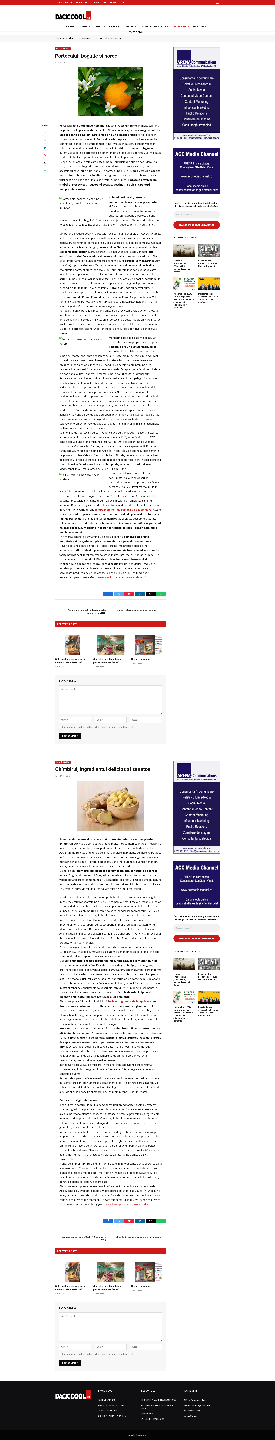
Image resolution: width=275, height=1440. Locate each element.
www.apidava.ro (135, 577)
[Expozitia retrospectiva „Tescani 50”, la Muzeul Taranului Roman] (184, 250)
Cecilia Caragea (191, 1416)
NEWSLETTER (117, 2)
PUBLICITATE (99, 2)
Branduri (114, 26)
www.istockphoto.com (111, 577)
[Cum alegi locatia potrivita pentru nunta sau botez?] (110, 645)
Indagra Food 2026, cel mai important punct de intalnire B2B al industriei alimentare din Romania (183, 301)
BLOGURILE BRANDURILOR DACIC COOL (159, 1400)
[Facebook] (45, 133)
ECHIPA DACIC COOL (107, 1400)
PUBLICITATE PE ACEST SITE (111, 1405)
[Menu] (217, 3)
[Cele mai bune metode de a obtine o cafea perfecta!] (72, 645)
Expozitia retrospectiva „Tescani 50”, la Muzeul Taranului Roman (181, 266)
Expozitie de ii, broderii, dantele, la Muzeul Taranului (207, 263)
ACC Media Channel (193, 1411)
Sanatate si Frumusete (153, 26)
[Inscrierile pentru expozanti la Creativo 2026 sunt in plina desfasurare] (209, 283)
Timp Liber (198, 26)
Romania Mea (135, 32)
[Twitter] (45, 140)
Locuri (70, 26)
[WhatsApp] (45, 170)
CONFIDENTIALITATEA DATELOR (112, 1416)
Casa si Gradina (62, 49)
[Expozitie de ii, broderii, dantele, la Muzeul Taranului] (209, 250)
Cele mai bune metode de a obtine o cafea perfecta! (70, 661)
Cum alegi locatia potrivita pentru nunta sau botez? (107, 661)
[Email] (45, 162)
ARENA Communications (195, 1400)
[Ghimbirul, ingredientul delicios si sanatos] (110, 806)
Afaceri (130, 26)
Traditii (98, 26)
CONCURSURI (147, 1414)
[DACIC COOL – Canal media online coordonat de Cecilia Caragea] (73, 15)
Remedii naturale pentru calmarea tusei (136, 610)
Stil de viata (179, 26)
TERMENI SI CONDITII (107, 1411)
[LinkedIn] (45, 148)
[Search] (212, 2)
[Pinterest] (45, 155)
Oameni (84, 26)
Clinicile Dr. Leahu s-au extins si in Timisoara (139, 1237)
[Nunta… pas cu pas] (148, 645)
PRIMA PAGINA (65, 2)
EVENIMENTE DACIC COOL (153, 1419)
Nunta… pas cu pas (141, 659)
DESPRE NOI (82, 2)
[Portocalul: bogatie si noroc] (110, 92)
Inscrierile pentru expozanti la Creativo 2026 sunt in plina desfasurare (208, 298)
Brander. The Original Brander (197, 1405)
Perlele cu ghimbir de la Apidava (129, 1001)
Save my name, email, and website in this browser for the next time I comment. (97, 727)
